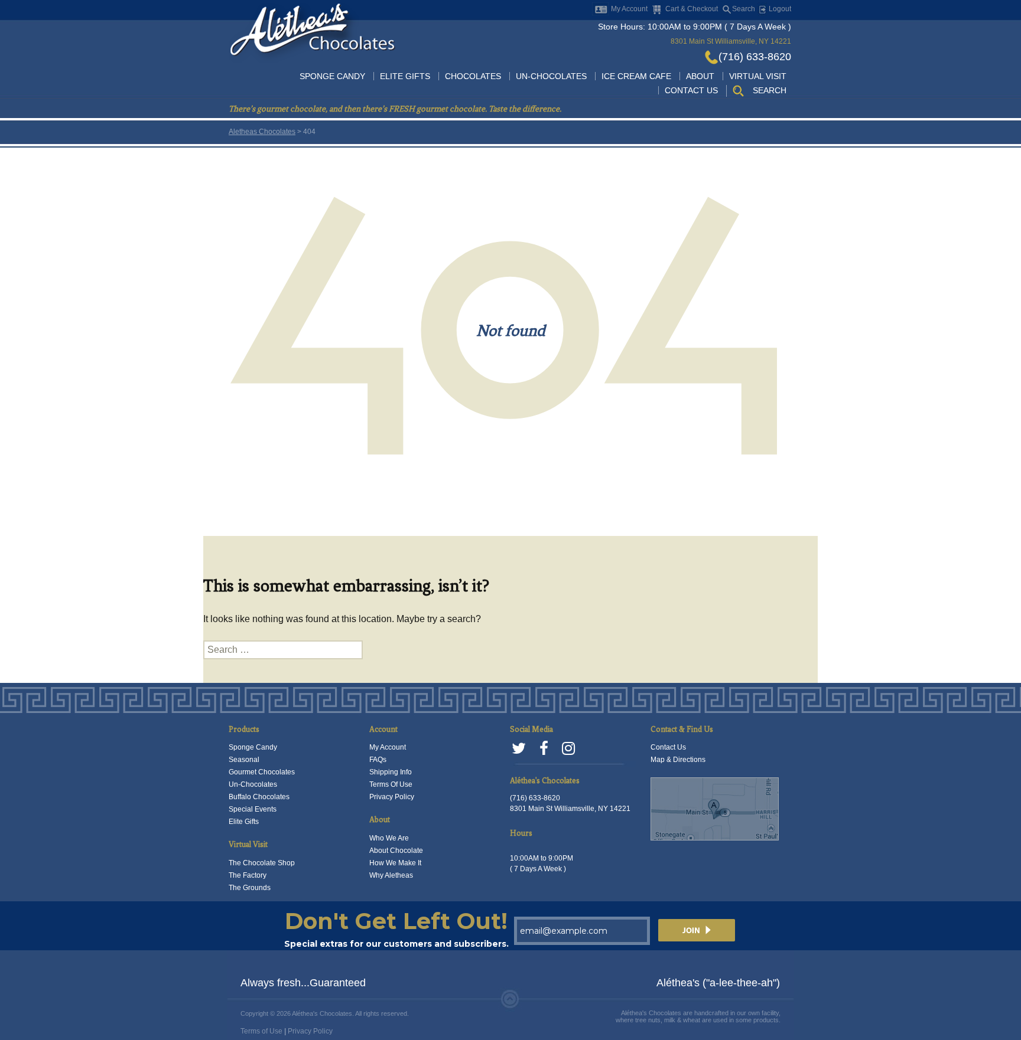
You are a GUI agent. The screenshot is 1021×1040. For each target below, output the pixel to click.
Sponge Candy (332, 76)
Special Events (253, 809)
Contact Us (691, 90)
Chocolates (473, 76)
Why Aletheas (391, 875)
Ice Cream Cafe (636, 76)
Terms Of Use (390, 784)
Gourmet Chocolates (262, 772)
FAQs (377, 760)
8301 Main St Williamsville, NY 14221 (731, 41)
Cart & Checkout (691, 9)
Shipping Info (390, 772)
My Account (629, 9)
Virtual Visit (757, 76)
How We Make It (395, 863)
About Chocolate (396, 850)
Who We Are (389, 838)
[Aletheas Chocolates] (312, 32)
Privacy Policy (391, 797)
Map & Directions (678, 760)
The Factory (247, 875)
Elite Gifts (405, 76)
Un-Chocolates (551, 76)
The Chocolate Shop (262, 863)
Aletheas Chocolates (262, 131)
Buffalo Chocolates (259, 797)
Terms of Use (261, 1031)
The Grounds (250, 888)
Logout (779, 9)
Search (743, 9)
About (700, 76)
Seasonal (244, 760)
